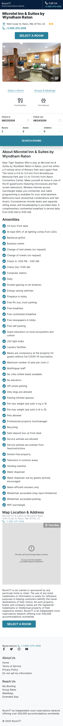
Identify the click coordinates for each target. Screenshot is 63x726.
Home (5, 662)
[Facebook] (3, 649)
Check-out (38, 117)
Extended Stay (10, 696)
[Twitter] (11, 649)
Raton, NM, (28, 24)
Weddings (7, 693)
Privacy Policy (10, 669)
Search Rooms (31, 140)
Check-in (6, 117)
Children (48, 128)
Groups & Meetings (44, 90)
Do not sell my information (17, 673)
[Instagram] (19, 649)
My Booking (9, 686)
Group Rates (9, 689)
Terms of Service (11, 666)
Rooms (5, 128)
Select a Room (31, 35)
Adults (26, 128)
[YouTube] (26, 649)
